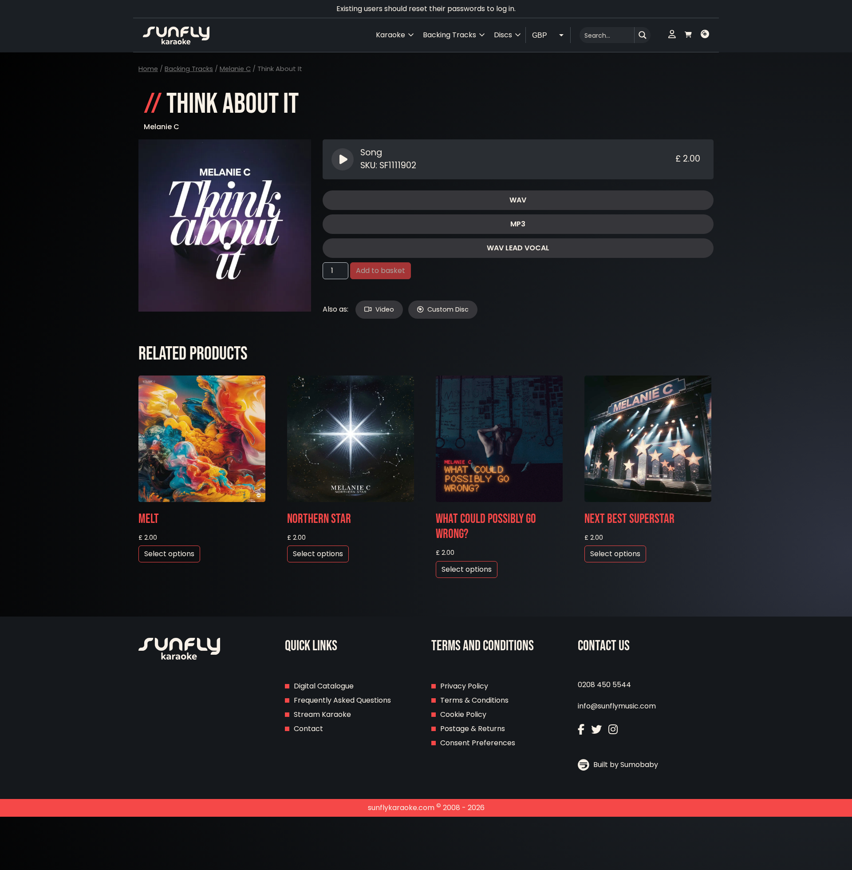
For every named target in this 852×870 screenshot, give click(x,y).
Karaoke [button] (390, 35)
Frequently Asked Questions (342, 700)
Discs (503, 35)
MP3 (517, 224)
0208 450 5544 (604, 685)
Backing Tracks (189, 68)
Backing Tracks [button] (449, 35)
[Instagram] (613, 729)
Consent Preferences (477, 743)
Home (148, 68)
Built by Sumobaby (625, 764)
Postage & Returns (472, 729)
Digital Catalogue (324, 686)
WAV (517, 200)
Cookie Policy (463, 714)
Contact (308, 729)
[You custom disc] (705, 35)
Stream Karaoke (322, 714)
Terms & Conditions (474, 700)
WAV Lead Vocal (518, 248)
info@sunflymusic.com (617, 706)
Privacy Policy (464, 686)
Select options (169, 554)
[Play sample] (343, 159)
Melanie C (235, 68)
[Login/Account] (672, 35)
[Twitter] (596, 729)
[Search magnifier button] (643, 35)
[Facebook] (581, 729)
